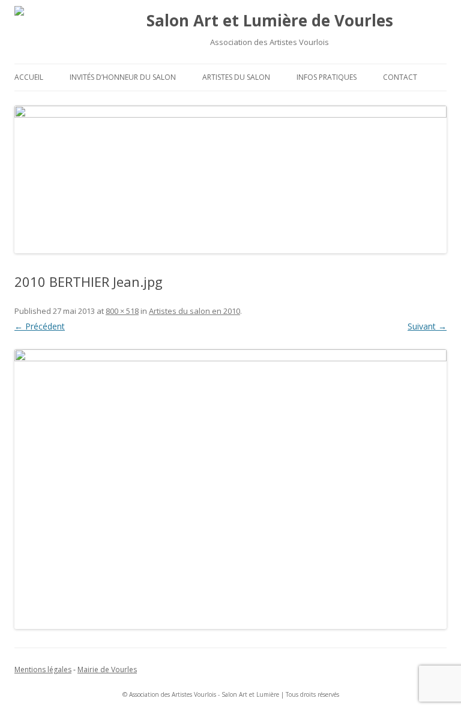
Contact (400, 77)
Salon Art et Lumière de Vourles (269, 20)
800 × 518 (122, 310)
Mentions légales (42, 669)
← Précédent (39, 326)
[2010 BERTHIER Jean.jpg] (230, 489)
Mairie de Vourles (107, 669)
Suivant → (427, 326)
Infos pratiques (327, 77)
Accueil (28, 77)
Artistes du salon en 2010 (194, 310)
